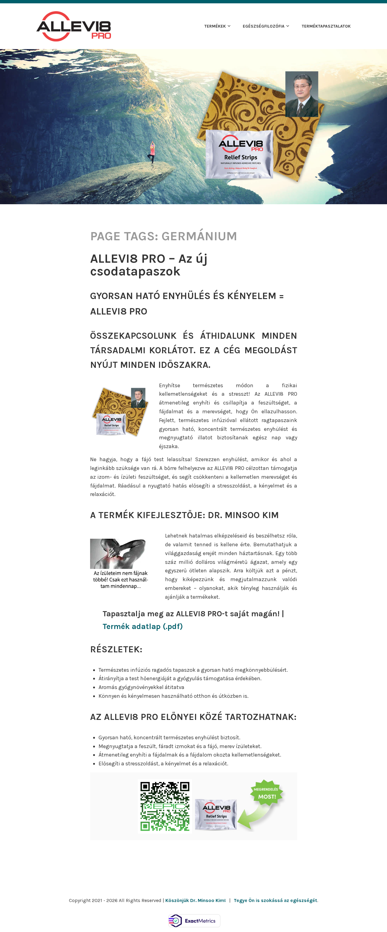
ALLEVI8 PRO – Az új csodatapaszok (149, 265)
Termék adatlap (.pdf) (142, 626)
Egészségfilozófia (264, 26)
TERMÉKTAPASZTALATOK (326, 26)
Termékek (215, 26)
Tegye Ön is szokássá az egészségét (275, 900)
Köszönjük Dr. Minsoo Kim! (195, 900)
